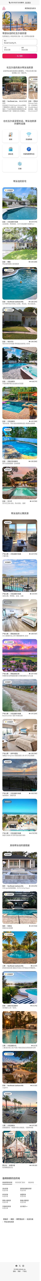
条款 (19, 1271)
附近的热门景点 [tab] (20, 1182)
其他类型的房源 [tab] (7, 1182)
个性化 (24, 1271)
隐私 (14, 1271)
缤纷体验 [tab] (31, 1182)
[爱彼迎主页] (3, 8)
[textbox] (11, 50)
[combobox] (20, 43)
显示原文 (28, 2)
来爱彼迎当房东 (30, 8)
